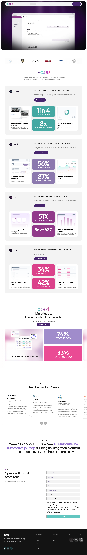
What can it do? (40, 100)
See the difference (40, 258)
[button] (41, 4)
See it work (77, 4)
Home (32, 4)
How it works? (40, 205)
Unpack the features (41, 153)
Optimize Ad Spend (43, 324)
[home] (10, 4)
